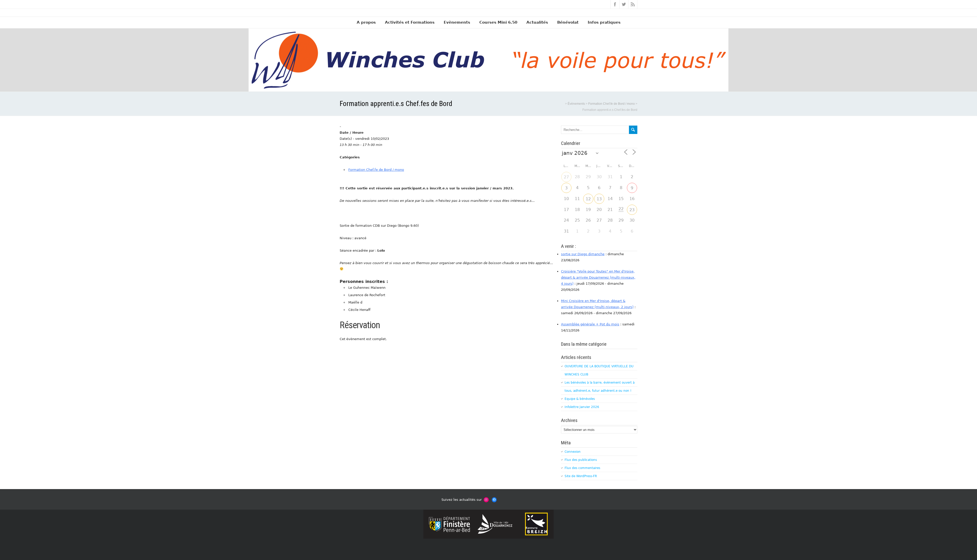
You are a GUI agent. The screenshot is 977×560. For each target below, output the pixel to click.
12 (588, 198)
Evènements (457, 22)
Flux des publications (581, 460)
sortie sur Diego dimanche (583, 254)
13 (599, 198)
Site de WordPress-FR (581, 476)
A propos (366, 22)
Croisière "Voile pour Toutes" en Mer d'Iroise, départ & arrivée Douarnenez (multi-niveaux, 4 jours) (598, 277)
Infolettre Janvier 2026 (582, 407)
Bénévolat (568, 22)
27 (566, 177)
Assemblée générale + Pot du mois (590, 324)
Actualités (537, 22)
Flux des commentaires (582, 468)
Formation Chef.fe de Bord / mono (376, 170)
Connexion (573, 451)
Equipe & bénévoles (580, 399)
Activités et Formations (410, 22)
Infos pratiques (604, 22)
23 (632, 209)
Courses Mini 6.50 (498, 22)
